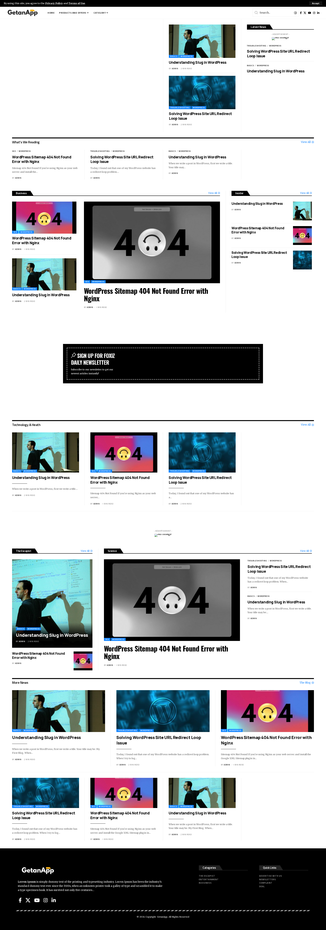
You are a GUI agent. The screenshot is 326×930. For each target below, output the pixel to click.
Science (112, 551)
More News (20, 682)
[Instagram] (314, 12)
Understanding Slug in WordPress (197, 62)
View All (306, 142)
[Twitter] (305, 12)
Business (21, 193)
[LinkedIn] (318, 12)
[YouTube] (309, 12)
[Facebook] (301, 12)
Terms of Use (76, 3)
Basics (173, 56)
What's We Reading (26, 142)
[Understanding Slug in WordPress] (202, 41)
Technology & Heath (26, 424)
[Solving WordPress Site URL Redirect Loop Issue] (202, 92)
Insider (239, 193)
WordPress (187, 56)
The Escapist (23, 551)
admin (175, 68)
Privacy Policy (54, 3)
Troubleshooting (180, 107)
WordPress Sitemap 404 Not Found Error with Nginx (41, 159)
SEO (14, 151)
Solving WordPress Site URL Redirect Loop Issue (200, 116)
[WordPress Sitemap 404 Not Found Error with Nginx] (44, 218)
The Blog (305, 682)
